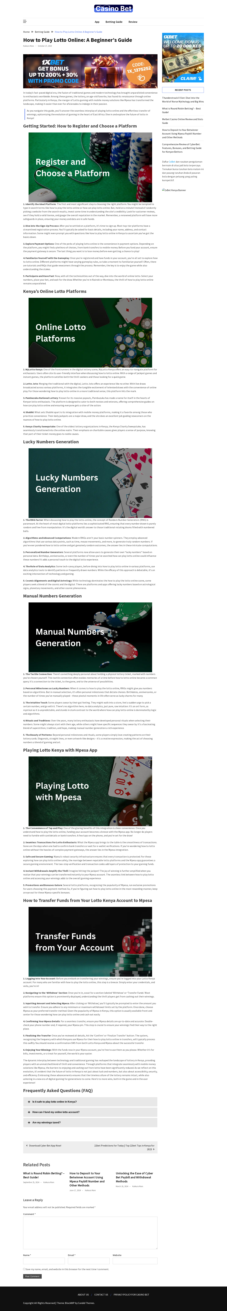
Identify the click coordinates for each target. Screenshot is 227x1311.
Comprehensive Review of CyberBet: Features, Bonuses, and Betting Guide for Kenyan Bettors (182, 148)
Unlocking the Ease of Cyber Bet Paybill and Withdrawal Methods (134, 1177)
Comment (29, 1214)
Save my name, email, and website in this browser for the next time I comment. (67, 1269)
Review (133, 22)
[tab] (90, 1101)
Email (72, 1255)
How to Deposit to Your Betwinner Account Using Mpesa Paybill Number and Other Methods (87, 1179)
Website (117, 1255)
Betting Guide (114, 22)
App (97, 22)
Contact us (101, 1294)
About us (83, 1294)
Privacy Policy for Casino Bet (131, 1294)
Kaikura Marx (28, 46)
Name (27, 1255)
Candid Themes (86, 1302)
